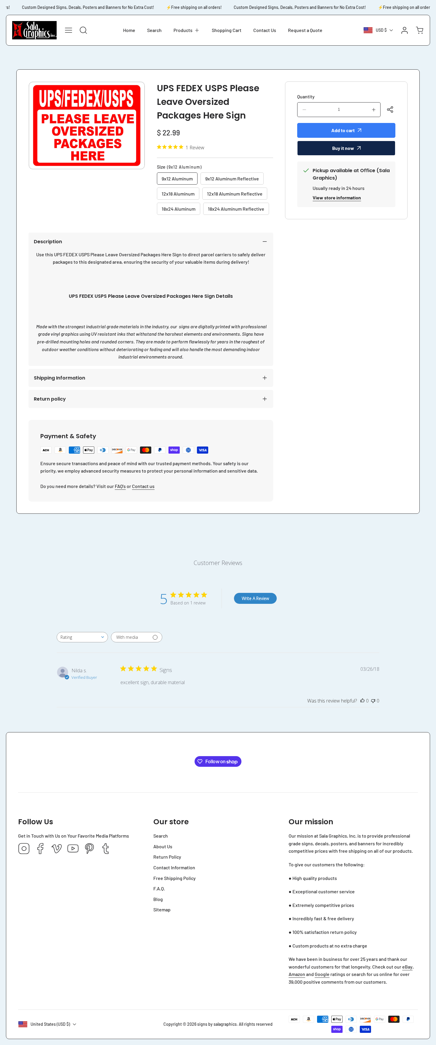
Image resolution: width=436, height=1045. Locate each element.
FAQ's (120, 486)
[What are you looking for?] (83, 30)
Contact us (143, 486)
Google (322, 974)
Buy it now (343, 148)
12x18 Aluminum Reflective (234, 193)
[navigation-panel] (68, 30)
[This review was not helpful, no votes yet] (373, 700)
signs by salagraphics (217, 1024)
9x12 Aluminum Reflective (232, 178)
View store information (337, 197)
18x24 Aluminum (178, 209)
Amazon (297, 974)
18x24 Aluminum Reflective (236, 209)
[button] (187, 30)
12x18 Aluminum (178, 193)
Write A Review (255, 598)
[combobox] (82, 637)
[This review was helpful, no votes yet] (362, 700)
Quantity (306, 96)
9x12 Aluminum (177, 178)
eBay (407, 966)
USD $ (381, 30)
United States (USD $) (50, 1024)
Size (179, 166)
